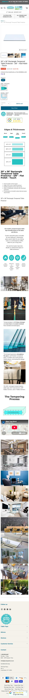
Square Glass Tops (18, 685)
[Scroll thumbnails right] (27, 55)
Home (2, 21)
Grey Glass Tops (19, 689)
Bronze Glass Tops (9, 689)
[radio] (3, 80)
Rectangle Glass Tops (9, 687)
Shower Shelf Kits (5, 691)
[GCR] (10, 692)
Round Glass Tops (8, 685)
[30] (4, 55)
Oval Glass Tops (19, 687)
